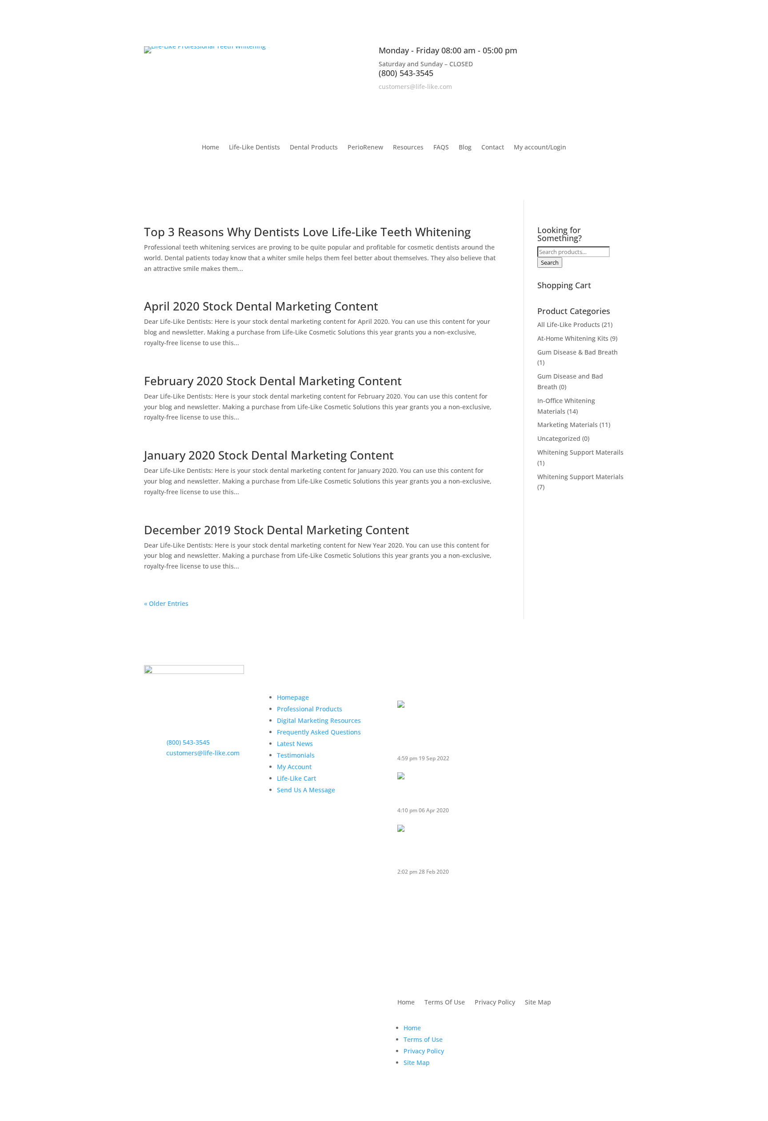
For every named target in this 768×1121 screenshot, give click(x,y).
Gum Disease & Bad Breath (577, 352)
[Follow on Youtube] (617, 99)
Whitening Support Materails (580, 452)
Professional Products (309, 709)
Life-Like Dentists (254, 147)
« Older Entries (166, 603)
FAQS (441, 147)
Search (550, 262)
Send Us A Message (306, 790)
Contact (492, 147)
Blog (465, 147)
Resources (408, 147)
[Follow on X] (599, 99)
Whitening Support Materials (580, 476)
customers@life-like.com (415, 86)
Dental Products (314, 147)
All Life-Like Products (568, 324)
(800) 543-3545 (406, 73)
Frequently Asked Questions (319, 732)
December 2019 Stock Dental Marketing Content (276, 530)
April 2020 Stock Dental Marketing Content (261, 306)
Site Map (538, 1002)
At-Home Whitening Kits (572, 338)
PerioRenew (365, 147)
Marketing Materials (567, 424)
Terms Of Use (444, 1002)
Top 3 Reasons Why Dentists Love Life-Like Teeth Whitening (307, 232)
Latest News (295, 743)
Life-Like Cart (296, 778)
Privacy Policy (495, 1002)
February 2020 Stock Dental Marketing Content (273, 381)
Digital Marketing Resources (319, 720)
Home (210, 147)
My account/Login (540, 147)
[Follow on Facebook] (581, 99)
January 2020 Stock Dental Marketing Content (269, 455)
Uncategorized (558, 438)
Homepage (293, 697)
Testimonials (296, 755)
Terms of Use (423, 1039)
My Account (294, 766)
